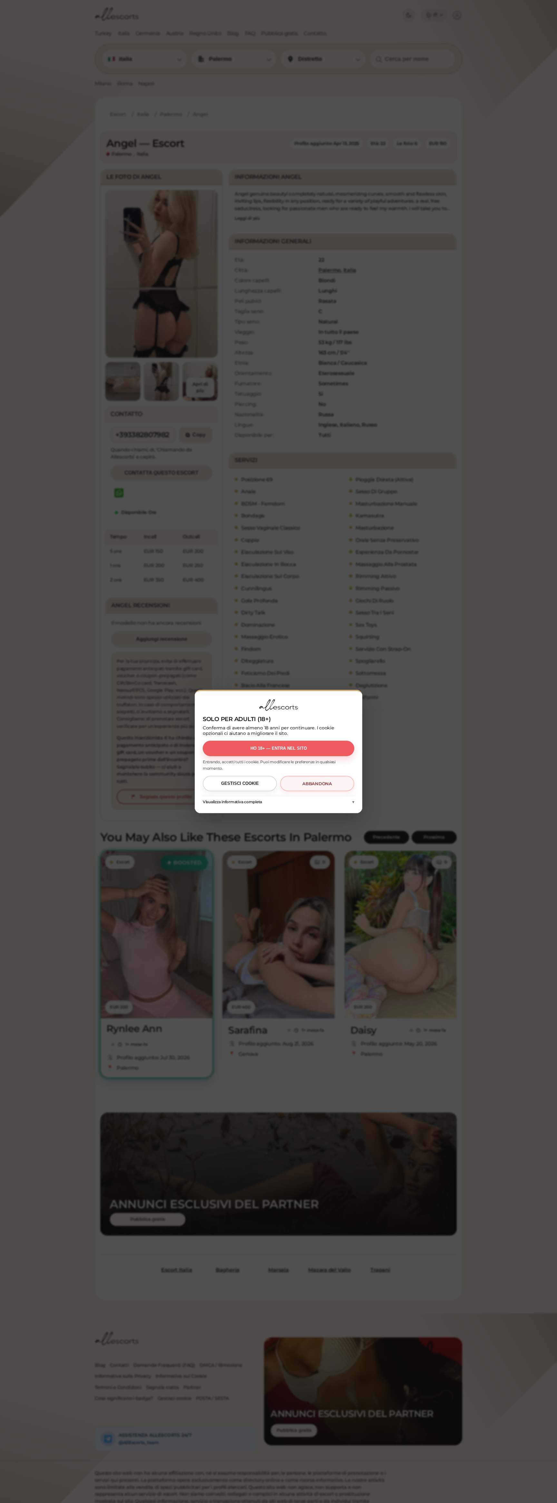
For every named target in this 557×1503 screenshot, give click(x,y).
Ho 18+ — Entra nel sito (278, 748)
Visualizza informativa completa (232, 801)
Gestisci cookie (240, 783)
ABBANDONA (317, 783)
